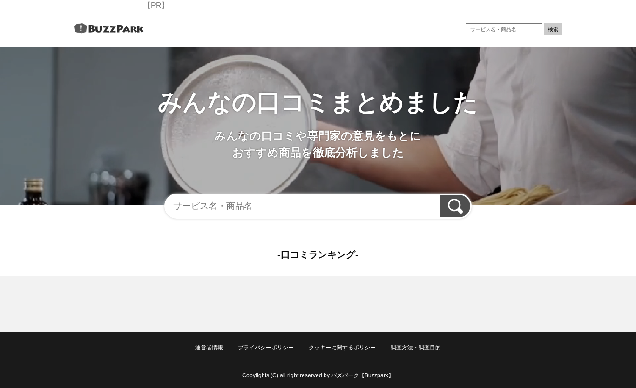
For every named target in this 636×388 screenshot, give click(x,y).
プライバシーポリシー (266, 347)
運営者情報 (209, 347)
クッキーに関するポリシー (342, 347)
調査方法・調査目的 (416, 347)
